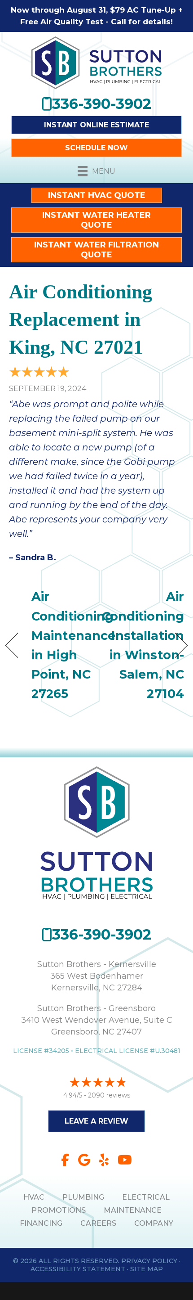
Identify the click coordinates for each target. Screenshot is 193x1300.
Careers (98, 1223)
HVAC (33, 1197)
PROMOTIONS (58, 1210)
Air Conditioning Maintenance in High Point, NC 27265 (73, 645)
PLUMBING (83, 1197)
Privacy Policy (149, 1261)
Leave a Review (96, 1121)
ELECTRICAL (146, 1197)
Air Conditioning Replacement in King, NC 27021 (80, 319)
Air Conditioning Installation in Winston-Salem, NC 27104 (143, 645)
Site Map (146, 1269)
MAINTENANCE (133, 1210)
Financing (41, 1223)
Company (153, 1223)
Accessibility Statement (78, 1269)
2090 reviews (109, 1095)
